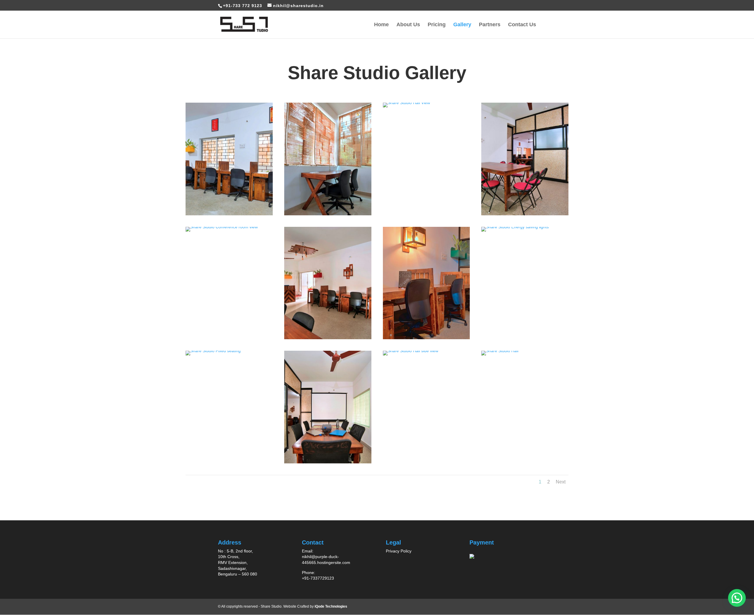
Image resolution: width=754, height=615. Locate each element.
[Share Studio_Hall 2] (499, 350)
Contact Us (522, 24)
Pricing (437, 24)
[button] (737, 598)
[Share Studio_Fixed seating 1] (213, 350)
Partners (489, 24)
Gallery (462, 24)
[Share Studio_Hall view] (406, 102)
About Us (408, 24)
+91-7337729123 (318, 578)
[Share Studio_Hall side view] (410, 350)
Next (561, 481)
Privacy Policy (398, 551)
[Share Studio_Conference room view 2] (327, 462)
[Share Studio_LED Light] (426, 337)
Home (381, 24)
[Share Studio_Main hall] (327, 337)
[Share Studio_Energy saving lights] (515, 226)
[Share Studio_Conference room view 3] (222, 226)
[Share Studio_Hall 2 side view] (229, 213)
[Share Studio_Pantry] (524, 213)
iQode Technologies (331, 606)
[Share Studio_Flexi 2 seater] (327, 213)
